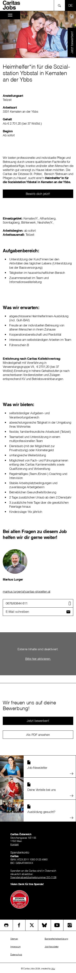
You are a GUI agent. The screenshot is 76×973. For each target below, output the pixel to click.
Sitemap (14, 938)
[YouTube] (57, 925)
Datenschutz (16, 954)
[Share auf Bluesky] (44, 925)
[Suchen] (60, 5)
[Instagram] (69, 925)
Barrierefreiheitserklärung (56, 938)
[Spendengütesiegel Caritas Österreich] (19, 899)
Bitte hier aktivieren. (38, 659)
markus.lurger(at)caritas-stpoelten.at (26, 591)
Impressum (15, 946)
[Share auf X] (31, 925)
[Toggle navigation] (10, 15)
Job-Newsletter (51, 946)
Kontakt (14, 844)
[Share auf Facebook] (19, 925)
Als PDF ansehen (38, 735)
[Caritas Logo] (13, 5)
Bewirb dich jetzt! (38, 194)
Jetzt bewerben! (72, 42)
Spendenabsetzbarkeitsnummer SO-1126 (33, 877)
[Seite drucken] (6, 925)
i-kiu (53, 968)
